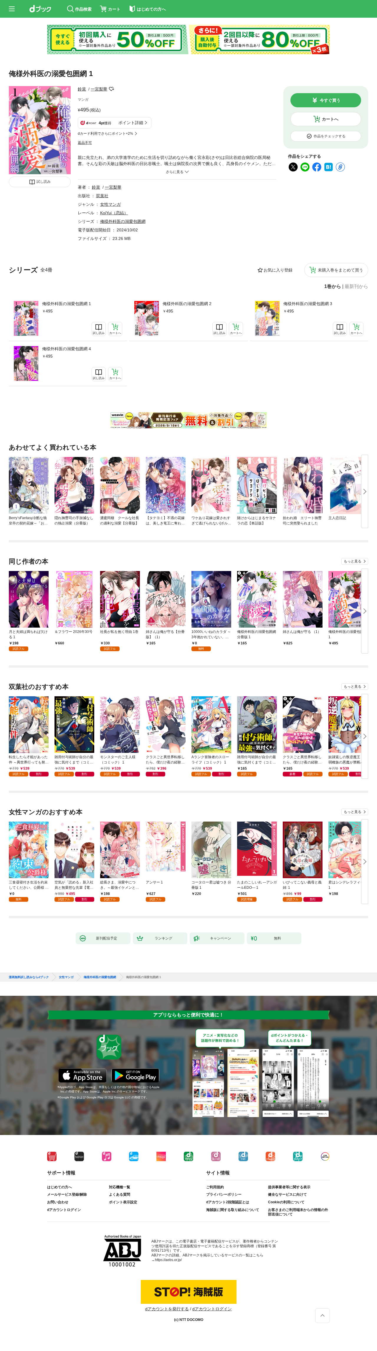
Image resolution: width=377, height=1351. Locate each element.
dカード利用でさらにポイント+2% (105, 133)
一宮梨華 (99, 89)
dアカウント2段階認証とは (227, 1202)
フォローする (111, 89)
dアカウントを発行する (167, 1308)
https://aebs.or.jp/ (168, 1260)
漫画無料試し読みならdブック (29, 977)
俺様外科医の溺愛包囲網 (122, 221)
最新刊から (356, 286)
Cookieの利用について (286, 1202)
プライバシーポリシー (224, 1194)
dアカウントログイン (64, 1210)
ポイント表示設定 (123, 1202)
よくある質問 (119, 1194)
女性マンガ (110, 204)
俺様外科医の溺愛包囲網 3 (307, 303)
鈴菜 (82, 89)
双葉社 (102, 195)
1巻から (332, 286)
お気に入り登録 (278, 270)
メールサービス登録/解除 (67, 1194)
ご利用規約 (215, 1187)
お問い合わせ (57, 1202)
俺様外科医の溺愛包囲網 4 (66, 348)
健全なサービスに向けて (287, 1194)
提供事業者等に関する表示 (289, 1187)
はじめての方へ (59, 1187)
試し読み (44, 182)
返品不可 (85, 143)
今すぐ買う (330, 100)
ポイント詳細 (130, 122)
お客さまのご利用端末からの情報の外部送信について (298, 1212)
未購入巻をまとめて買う (340, 270)
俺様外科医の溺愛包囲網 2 (187, 303)
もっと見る (352, 561)
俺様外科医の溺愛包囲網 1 (66, 303)
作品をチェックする (329, 136)
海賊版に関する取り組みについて (232, 1210)
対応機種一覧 (119, 1187)
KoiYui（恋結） (114, 212)
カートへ (330, 119)
